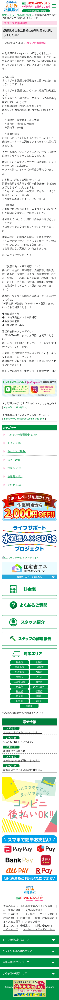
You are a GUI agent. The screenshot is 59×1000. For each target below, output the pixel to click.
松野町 (19, 701)
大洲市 (19, 677)
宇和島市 (19, 667)
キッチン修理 (47, 914)
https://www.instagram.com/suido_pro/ (23, 418)
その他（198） (16, 485)
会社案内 (25, 925)
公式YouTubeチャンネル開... (18, 741)
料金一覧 (25, 918)
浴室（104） (14, 459)
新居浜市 (19, 672)
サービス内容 (10, 914)
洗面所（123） (16, 468)
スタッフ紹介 (32, 921)
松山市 (19, 662)
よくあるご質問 (11, 921)
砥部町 (39, 691)
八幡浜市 (39, 667)
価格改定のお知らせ (14, 751)
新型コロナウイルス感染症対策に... (22, 770)
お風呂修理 (9, 918)
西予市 (39, 681)
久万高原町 (39, 686)
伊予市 (39, 677)
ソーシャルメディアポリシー (39, 929)
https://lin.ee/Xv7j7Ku (14, 407)
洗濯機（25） (15, 476)
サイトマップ (10, 929)
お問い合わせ (42, 925)
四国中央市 (19, 681)
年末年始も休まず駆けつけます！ (21, 760)
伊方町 (39, 696)
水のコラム (9, 925)
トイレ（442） (16, 443)
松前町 (19, 691)
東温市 (19, 686)
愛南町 (29, 706)
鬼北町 (39, 701)
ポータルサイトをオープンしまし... (22, 732)
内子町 (19, 696)
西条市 (39, 672)
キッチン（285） (17, 451)
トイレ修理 (29, 914)
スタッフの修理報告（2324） (24, 434)
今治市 (39, 662)
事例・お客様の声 (45, 918)
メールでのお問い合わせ (36, 11)
